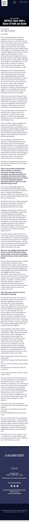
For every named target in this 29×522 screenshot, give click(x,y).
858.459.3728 (14, 468)
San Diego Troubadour (8, 31)
